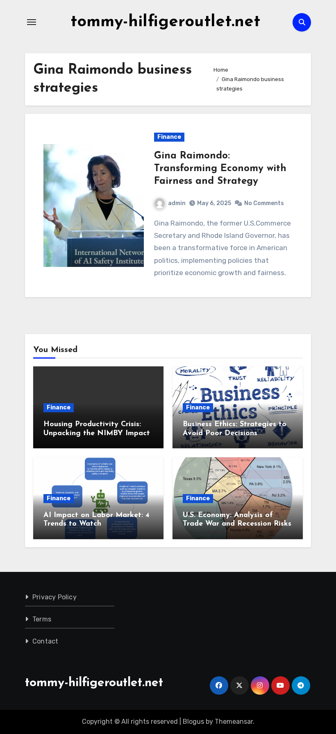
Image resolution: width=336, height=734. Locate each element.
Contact (45, 641)
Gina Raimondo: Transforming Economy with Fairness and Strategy (220, 168)
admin (177, 203)
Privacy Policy (54, 597)
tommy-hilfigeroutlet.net (165, 22)
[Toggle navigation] (31, 22)
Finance (169, 136)
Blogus (193, 721)
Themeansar (234, 721)
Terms (41, 619)
